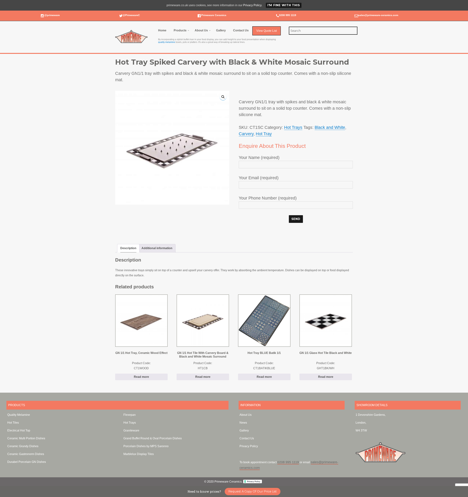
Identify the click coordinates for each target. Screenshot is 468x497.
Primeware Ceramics (213, 15)
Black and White (330, 127)
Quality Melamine (18, 414)
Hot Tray (264, 133)
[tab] (128, 248)
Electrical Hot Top (18, 430)
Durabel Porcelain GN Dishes (26, 461)
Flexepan (129, 414)
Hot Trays (293, 127)
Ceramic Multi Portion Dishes (26, 438)
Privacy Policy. (252, 5)
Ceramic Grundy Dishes (22, 446)
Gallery (244, 430)
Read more (141, 376)
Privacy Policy (248, 446)
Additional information (156, 248)
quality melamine (166, 42)
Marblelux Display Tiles (138, 454)
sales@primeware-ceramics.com (378, 15)
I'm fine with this (283, 5)
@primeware (52, 15)
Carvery (246, 133)
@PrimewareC (131, 15)
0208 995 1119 (287, 15)
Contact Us (246, 438)
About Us (245, 414)
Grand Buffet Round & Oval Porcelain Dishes (152, 438)
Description (128, 248)
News (243, 422)
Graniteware (131, 430)
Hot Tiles (13, 422)
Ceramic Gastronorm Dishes (25, 454)
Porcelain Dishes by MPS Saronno (146, 446)
